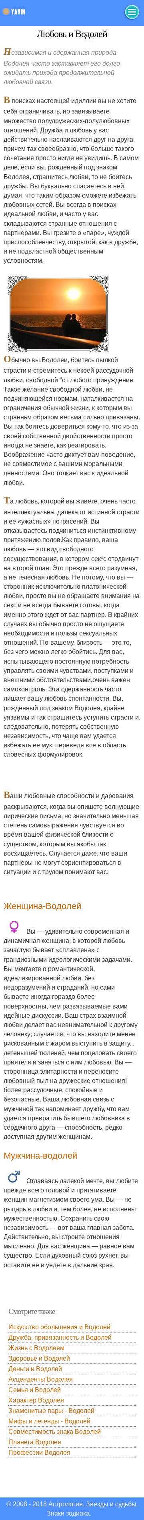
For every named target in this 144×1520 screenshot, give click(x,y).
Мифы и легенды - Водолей (49, 1421)
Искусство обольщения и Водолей (59, 1327)
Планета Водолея (34, 1442)
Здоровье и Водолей (39, 1358)
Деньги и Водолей (35, 1368)
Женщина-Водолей (42, 906)
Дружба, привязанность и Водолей (60, 1337)
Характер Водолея (36, 1400)
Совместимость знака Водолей (54, 1431)
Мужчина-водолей (40, 1156)
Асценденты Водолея (40, 1379)
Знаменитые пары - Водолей (51, 1410)
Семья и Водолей (34, 1389)
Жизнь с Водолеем (36, 1348)
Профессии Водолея (39, 1452)
